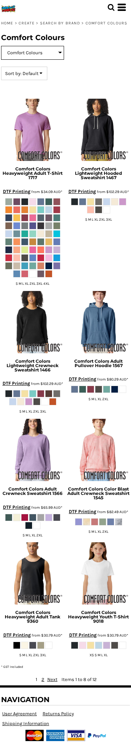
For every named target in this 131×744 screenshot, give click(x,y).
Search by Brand (60, 23)
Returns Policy (58, 713)
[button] (111, 7)
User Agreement (19, 713)
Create (27, 23)
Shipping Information (25, 723)
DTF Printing (17, 191)
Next (52, 679)
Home (7, 23)
